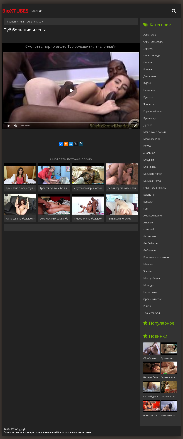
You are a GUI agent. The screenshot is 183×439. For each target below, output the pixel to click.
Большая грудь (152, 180)
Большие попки (152, 173)
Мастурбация (151, 278)
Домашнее (149, 76)
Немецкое (149, 90)
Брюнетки (149, 194)
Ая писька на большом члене (20, 218)
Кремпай (148, 229)
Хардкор (148, 48)
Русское (148, 97)
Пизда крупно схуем (119, 218)
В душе (147, 69)
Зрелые (147, 271)
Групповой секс (152, 111)
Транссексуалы (152, 313)
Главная (36, 11)
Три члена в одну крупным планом (20, 188)
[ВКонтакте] (61, 144)
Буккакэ (148, 201)
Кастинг (148, 62)
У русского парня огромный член (88, 188)
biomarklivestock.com (15, 11)
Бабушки (148, 160)
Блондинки (149, 166)
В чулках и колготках (156, 257)
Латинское (149, 236)
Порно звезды (151, 55)
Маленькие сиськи (154, 132)
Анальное (149, 153)
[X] (76, 144)
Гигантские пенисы (154, 187)
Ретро (147, 146)
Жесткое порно (152, 215)
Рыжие (147, 306)
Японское (149, 104)
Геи (145, 208)
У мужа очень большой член (88, 218)
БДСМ (147, 83)
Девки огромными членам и (121, 188)
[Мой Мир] (71, 144)
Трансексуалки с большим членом (54, 188)
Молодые (149, 285)
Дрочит (147, 125)
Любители (149, 250)
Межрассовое (151, 139)
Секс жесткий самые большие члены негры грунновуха (54, 218)
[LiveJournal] (81, 144)
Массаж (148, 264)
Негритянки (150, 292)
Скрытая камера (153, 41)
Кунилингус (150, 118)
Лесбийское (150, 243)
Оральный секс (152, 299)
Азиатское (149, 34)
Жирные (148, 222)
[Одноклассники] (66, 144)
